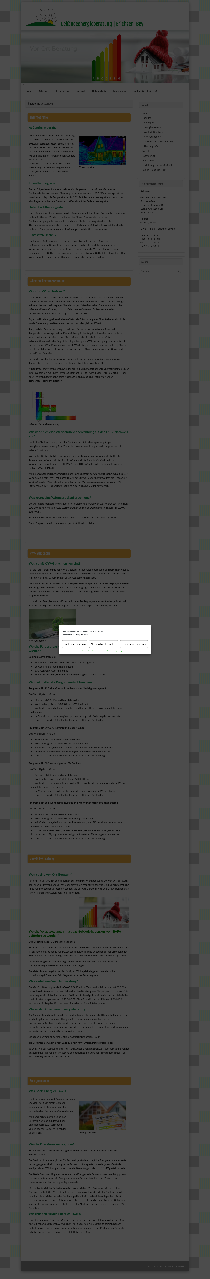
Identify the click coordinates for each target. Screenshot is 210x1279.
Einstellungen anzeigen (134, 644)
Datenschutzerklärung (107, 651)
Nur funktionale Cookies (103, 644)
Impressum (124, 651)
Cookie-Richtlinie (88, 651)
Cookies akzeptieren (75, 644)
